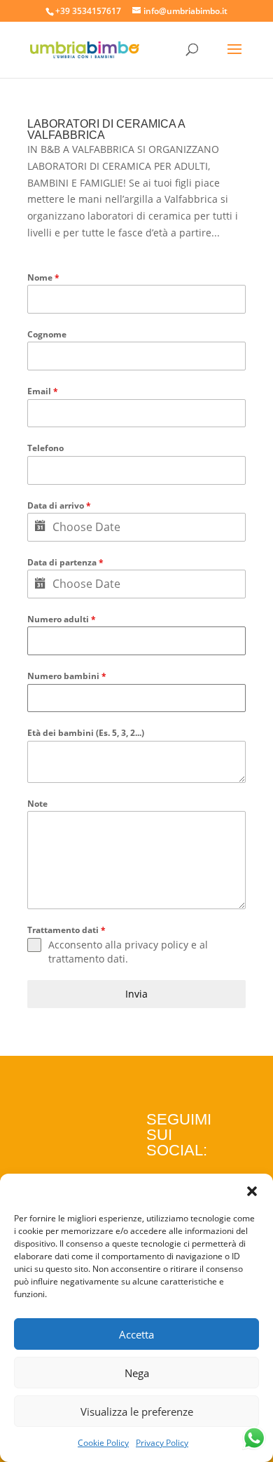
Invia (136, 993)
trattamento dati (86, 958)
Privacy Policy (162, 1443)
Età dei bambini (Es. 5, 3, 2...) (85, 733)
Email (42, 391)
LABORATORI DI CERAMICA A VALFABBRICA (106, 129)
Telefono (45, 448)
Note (37, 804)
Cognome (46, 334)
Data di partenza (65, 562)
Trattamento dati (66, 930)
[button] (252, 1191)
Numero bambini (66, 676)
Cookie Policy (103, 1443)
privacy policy (156, 944)
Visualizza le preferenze (136, 1411)
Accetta (136, 1334)
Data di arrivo (59, 505)
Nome (43, 277)
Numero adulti (61, 619)
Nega (137, 1373)
